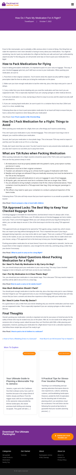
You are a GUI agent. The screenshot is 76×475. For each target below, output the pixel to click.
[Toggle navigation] (71, 4)
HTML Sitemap (44, 457)
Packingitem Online (45, 455)
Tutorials (24, 455)
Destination (6, 460)
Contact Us (61, 457)
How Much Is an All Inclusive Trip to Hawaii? (56, 339)
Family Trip (6, 462)
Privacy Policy (62, 460)
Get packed (6, 455)
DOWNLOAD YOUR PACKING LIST (63, 437)
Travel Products (7, 457)
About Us (61, 455)
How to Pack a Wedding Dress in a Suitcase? (20, 339)
